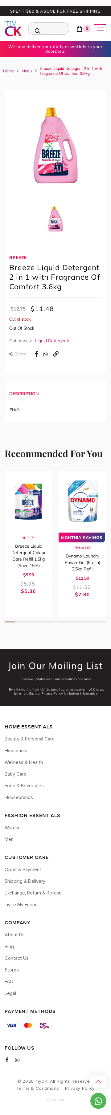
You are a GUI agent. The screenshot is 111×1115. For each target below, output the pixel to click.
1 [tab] (10, 621)
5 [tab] (50, 621)
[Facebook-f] (7, 1059)
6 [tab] (61, 621)
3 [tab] (30, 621)
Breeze (18, 257)
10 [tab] (101, 621)
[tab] (24, 394)
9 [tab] (91, 621)
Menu (27, 70)
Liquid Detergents (52, 340)
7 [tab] (71, 621)
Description (24, 393)
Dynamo (82, 547)
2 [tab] (20, 621)
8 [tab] (81, 621)
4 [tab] (40, 621)
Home (8, 70)
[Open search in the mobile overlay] (48, 28)
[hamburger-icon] (100, 28)
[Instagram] (17, 1059)
